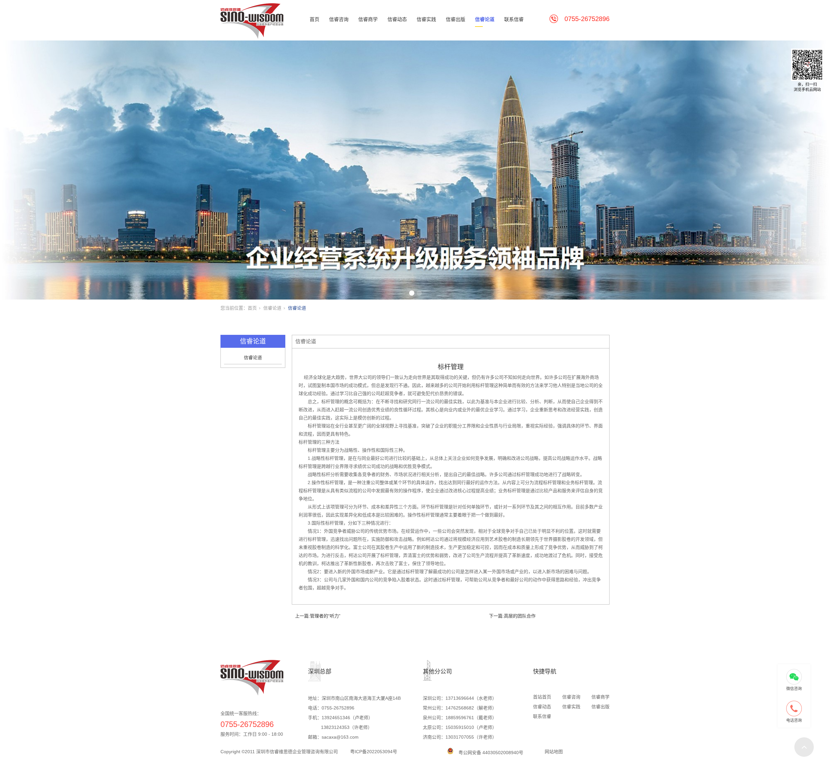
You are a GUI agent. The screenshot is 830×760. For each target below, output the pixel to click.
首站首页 (542, 696)
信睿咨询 (339, 19)
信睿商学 (368, 19)
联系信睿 (514, 19)
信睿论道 (484, 19)
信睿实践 (426, 19)
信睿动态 (397, 19)
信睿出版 (455, 19)
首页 (314, 19)
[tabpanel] (415, 170)
